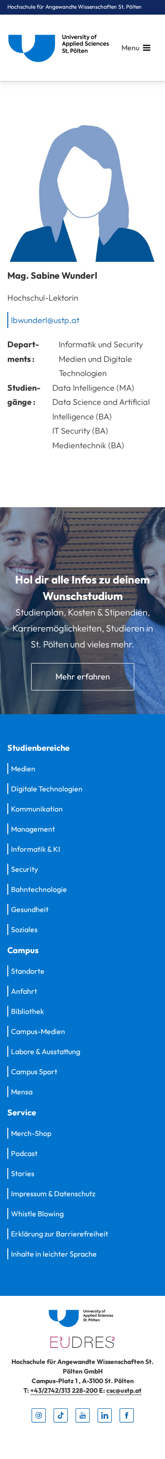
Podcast (24, 1153)
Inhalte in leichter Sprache (54, 1253)
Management (33, 828)
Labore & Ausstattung (45, 1051)
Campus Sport (34, 1071)
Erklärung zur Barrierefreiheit (59, 1233)
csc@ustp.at (124, 1390)
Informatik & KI (35, 849)
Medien (23, 768)
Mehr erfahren (82, 676)
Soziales (24, 929)
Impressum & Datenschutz (53, 1193)
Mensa (22, 1091)
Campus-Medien (38, 1031)
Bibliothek (27, 1011)
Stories (22, 1173)
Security (24, 869)
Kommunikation (37, 808)
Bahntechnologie (39, 889)
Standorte (27, 971)
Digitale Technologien (46, 788)
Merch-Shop (31, 1133)
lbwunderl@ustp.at (45, 319)
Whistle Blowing (37, 1213)
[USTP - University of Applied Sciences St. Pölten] (61, 48)
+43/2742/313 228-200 (64, 1390)
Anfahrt (24, 991)
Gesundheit (30, 909)
